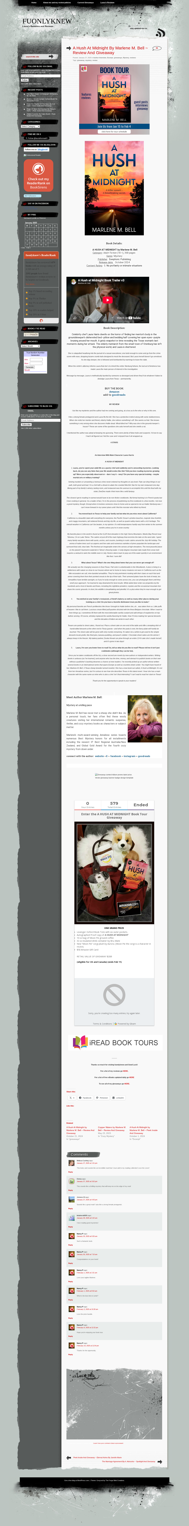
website (99, 756)
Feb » (28, 248)
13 (27, 237)
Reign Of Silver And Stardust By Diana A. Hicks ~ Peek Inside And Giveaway (41, 110)
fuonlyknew (47, 21)
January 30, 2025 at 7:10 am (87, 1254)
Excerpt (110, 58)
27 (27, 245)
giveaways (118, 58)
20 (27, 241)
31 (46, 245)
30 (41, 245)
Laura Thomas (29, 207)
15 (36, 237)
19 (55, 237)
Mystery (126, 58)
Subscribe (26, 424)
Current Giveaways (86, 3)
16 (41, 237)
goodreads (119, 394)
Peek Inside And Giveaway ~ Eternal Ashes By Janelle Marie (97, 1458)
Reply (70, 1172)
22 (36, 241)
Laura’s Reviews (107, 3)
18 (50, 237)
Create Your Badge (30, 209)
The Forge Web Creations (115, 1480)
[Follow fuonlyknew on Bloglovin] (36, 151)
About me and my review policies (57, 3)
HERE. (127, 1084)
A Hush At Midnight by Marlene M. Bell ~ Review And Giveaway (80, 1130)
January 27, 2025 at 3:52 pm (87, 1181)
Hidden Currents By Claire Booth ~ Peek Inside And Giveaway (41, 115)
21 (32, 241)
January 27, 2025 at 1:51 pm (87, 1163)
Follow (24, 80)
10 (46, 233)
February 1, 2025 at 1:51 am (87, 1273)
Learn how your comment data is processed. (108, 1443)
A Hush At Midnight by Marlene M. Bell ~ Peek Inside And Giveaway (144, 1130)
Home (33, 3)
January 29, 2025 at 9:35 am (87, 1236)
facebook (116, 756)
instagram (129, 756)
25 (50, 241)
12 (55, 233)
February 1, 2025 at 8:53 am (87, 1291)
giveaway (80, 60)
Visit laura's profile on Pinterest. (35, 218)
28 (32, 245)
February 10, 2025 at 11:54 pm (88, 1346)
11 (50, 233)
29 (36, 245)
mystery (88, 60)
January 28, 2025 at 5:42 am (87, 1218)
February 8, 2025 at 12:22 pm (87, 1327)
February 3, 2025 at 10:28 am (87, 1309)
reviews (133, 58)
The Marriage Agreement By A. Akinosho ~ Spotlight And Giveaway (128, 1462)
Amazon (114, 391)
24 (46, 241)
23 (41, 241)
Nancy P (80, 1234)
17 (46, 237)
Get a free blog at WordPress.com (76, 1480)
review (94, 60)
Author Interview (99, 58)
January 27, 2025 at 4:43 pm (87, 1200)
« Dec (23, 248)
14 (32, 237)
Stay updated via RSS (138, 28)
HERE (125, 1071)
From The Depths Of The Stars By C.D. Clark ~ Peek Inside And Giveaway (41, 105)
